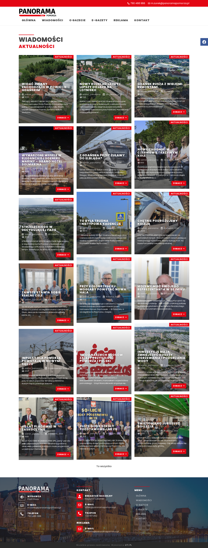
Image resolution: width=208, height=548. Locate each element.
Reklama (121, 20)
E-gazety (100, 20)
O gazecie (77, 20)
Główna (29, 20)
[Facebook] (204, 42)
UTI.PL (128, 545)
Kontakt (142, 20)
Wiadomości (52, 20)
